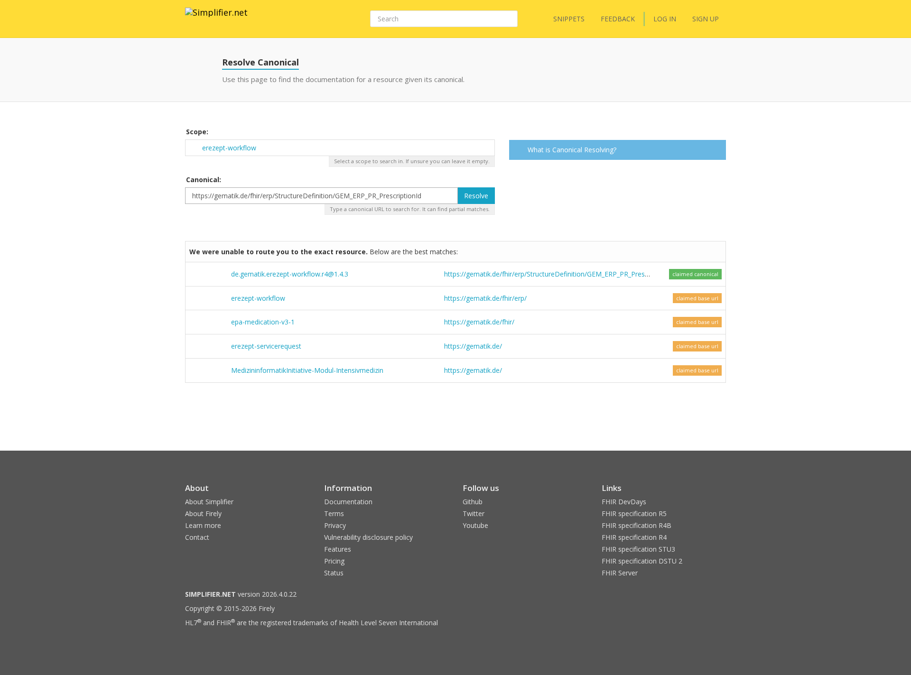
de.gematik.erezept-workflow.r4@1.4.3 (289, 273)
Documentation (348, 501)
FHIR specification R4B (636, 525)
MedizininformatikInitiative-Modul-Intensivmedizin (307, 370)
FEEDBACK (618, 18)
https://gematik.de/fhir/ (479, 321)
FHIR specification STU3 (638, 549)
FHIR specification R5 (634, 513)
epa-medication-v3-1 (263, 321)
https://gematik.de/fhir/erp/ (485, 298)
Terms (334, 513)
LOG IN (664, 18)
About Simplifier (209, 501)
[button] (717, 151)
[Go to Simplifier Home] (216, 18)
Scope (196, 131)
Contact (197, 537)
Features (337, 549)
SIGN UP (705, 18)
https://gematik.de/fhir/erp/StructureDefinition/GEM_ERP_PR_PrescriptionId (558, 273)
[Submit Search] (509, 19)
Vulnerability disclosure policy (368, 537)
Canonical (202, 179)
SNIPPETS (569, 18)
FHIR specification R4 (634, 537)
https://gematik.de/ (473, 346)
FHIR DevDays (624, 501)
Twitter (473, 513)
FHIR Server (620, 572)
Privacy (335, 525)
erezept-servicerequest (266, 346)
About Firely (203, 513)
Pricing (334, 560)
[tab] (617, 150)
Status (334, 572)
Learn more (203, 525)
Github (473, 501)
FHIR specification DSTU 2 (642, 560)
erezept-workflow (229, 147)
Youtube (475, 525)
